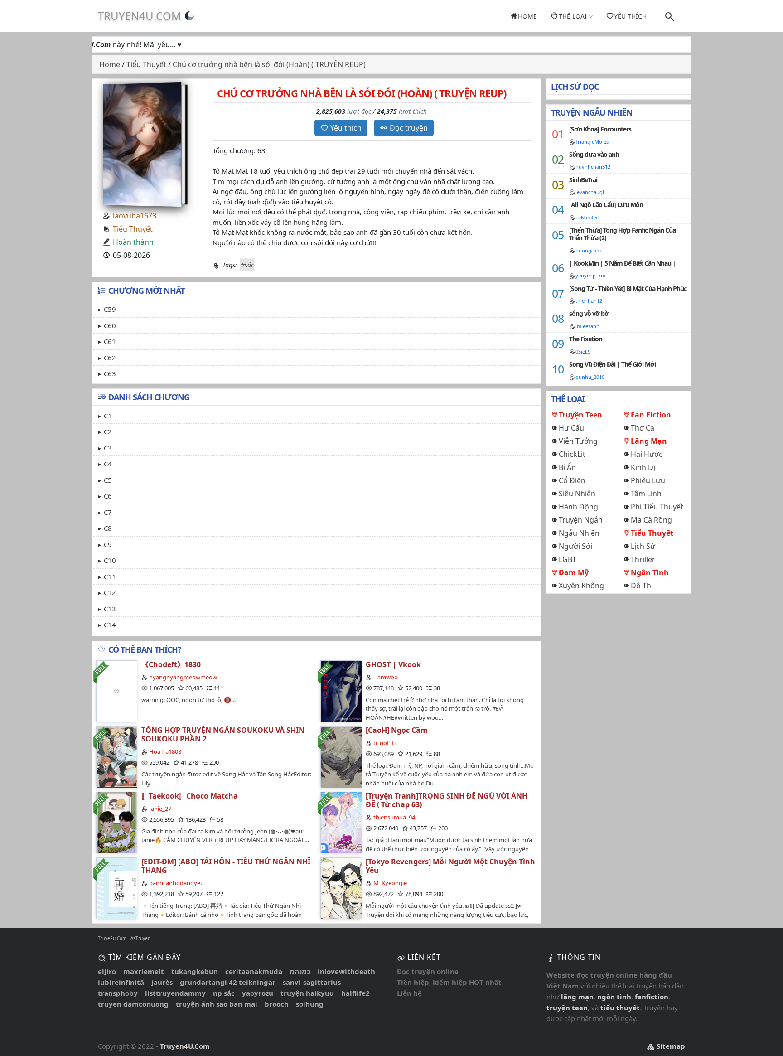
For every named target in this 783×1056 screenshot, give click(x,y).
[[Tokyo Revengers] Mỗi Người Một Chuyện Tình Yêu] (340, 888)
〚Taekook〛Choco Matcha (189, 796)
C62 (110, 357)
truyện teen (567, 1007)
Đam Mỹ (574, 572)
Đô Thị (642, 586)
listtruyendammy (175, 993)
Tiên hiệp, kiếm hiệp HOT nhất (449, 982)
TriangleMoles (592, 141)
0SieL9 (582, 351)
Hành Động (578, 507)
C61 (110, 341)
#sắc (247, 265)
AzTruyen (140, 938)
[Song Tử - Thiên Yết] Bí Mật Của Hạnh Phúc (627, 288)
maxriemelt (143, 971)
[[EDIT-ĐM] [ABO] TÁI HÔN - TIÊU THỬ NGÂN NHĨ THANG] (116, 888)
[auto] (189, 16)
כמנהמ (300, 971)
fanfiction (651, 996)
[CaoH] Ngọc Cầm (397, 730)
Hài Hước (646, 454)
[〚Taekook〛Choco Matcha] (116, 822)
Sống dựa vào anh (594, 154)
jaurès (162, 982)
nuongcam (588, 250)
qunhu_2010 (589, 376)
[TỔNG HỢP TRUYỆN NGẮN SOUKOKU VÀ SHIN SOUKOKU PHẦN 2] (116, 756)
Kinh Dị (643, 467)
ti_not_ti (384, 743)
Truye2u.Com (112, 938)
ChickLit (572, 454)
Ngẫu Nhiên (579, 533)
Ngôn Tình (650, 572)
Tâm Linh (646, 494)
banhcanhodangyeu (176, 883)
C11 (110, 576)
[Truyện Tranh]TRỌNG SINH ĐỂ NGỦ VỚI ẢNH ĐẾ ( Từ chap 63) (446, 800)
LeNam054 (587, 217)
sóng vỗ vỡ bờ (589, 313)
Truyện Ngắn (581, 520)
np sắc (224, 993)
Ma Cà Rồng (651, 520)
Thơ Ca (642, 428)
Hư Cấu (571, 428)
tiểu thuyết (620, 1007)
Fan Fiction (651, 415)
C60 (110, 325)
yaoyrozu (257, 993)
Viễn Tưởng (578, 441)
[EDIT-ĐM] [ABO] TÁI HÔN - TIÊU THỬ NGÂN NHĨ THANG (225, 866)
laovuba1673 (134, 216)
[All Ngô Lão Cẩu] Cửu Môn (606, 204)
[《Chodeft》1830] (116, 691)
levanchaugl (589, 192)
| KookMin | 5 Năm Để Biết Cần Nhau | (622, 263)
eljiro (107, 971)
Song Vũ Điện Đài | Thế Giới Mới (612, 364)
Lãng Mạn (649, 441)
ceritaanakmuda (253, 971)
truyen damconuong (133, 1003)
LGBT (567, 559)
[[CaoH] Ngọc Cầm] (340, 756)
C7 (108, 512)
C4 (108, 463)
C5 (108, 479)
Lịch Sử (643, 546)
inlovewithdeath (346, 971)
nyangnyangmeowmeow (183, 677)
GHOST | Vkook (393, 664)
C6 (108, 495)
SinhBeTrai (583, 179)
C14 (110, 624)
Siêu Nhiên (577, 494)
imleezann (587, 326)
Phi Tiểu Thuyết (657, 507)
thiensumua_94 (394, 817)
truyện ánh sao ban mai (216, 1003)
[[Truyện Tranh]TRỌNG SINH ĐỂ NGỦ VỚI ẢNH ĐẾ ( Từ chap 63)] (340, 822)
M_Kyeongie (390, 883)
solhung (310, 1003)
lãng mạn (577, 996)
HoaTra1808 (165, 751)
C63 (110, 373)
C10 (110, 560)
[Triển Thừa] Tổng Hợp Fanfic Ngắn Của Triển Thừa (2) (622, 234)
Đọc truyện (409, 128)
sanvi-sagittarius (312, 982)
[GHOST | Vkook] (340, 691)
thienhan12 (588, 300)
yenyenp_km (590, 275)
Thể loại (573, 16)
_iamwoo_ (387, 677)
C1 (108, 415)
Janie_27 (160, 808)
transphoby (118, 993)
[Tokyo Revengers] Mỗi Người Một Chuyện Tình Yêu (450, 866)
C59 (110, 309)
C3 (108, 447)
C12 (110, 592)
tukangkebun (194, 971)
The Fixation (585, 338)
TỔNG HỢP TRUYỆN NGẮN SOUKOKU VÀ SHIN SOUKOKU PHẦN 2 (222, 734)
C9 (108, 544)
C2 (108, 431)
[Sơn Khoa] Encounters (600, 129)
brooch (277, 1003)
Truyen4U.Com (139, 15)
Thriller (643, 559)
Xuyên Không (581, 586)
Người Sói (575, 546)
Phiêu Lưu (648, 480)
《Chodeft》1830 (171, 664)
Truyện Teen (580, 415)
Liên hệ (409, 993)
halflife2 (355, 993)
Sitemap (670, 1046)
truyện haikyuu (307, 993)
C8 (108, 528)
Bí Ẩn (567, 467)
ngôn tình (614, 996)
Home (527, 16)
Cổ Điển (572, 480)
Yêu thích (630, 16)
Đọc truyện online (428, 971)
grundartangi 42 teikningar (228, 982)
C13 (110, 608)
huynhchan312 (592, 166)
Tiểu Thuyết (133, 229)
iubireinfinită (121, 982)
